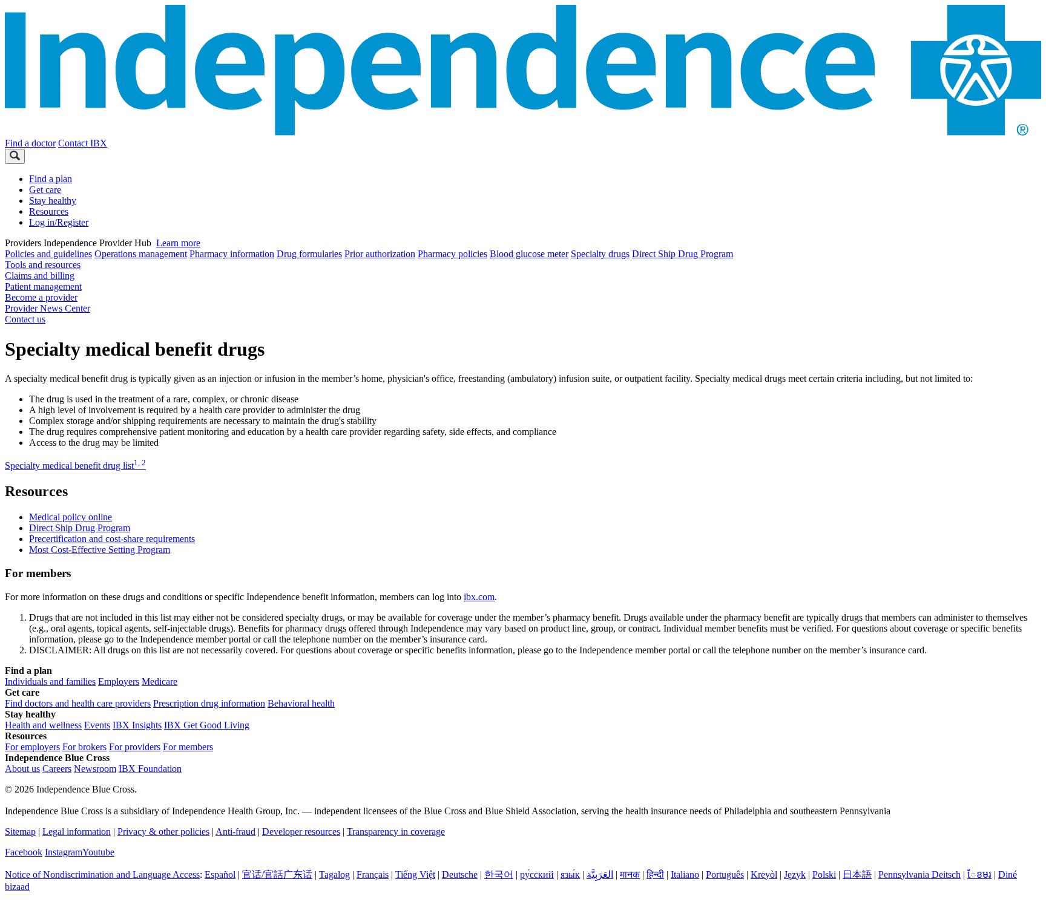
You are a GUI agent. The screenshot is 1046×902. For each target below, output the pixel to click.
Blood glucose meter (529, 254)
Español (220, 874)
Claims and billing (39, 275)
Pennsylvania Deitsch (919, 874)
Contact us (25, 319)
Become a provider (41, 297)
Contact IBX (82, 143)
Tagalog (334, 874)
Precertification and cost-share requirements (112, 539)
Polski (824, 874)
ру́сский (537, 874)
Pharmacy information (231, 254)
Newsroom (95, 768)
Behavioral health (301, 703)
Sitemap (20, 831)
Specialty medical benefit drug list (75, 465)
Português (725, 874)
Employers (118, 681)
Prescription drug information (209, 703)
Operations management (140, 254)
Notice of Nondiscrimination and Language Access (102, 874)
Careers (56, 768)
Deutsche (460, 874)
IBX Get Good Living (206, 725)
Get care (45, 190)
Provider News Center (47, 308)
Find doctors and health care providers (78, 703)
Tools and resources (43, 265)
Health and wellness (43, 725)
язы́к (570, 874)
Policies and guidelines (48, 254)
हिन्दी (655, 874)
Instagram (63, 852)
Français (373, 874)
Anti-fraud (235, 831)
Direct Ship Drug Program (682, 254)
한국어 (498, 874)
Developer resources (301, 831)
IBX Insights (137, 725)
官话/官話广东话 (277, 874)
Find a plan (50, 179)
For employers (32, 747)
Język (795, 874)
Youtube (98, 852)
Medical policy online (70, 517)
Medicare (159, 681)
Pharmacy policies (452, 254)
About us (22, 768)
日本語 (857, 874)
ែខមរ (979, 874)
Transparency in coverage (396, 831)
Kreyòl (764, 874)
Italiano (685, 874)
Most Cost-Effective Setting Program (99, 549)
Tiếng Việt (415, 874)
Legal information (76, 831)
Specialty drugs (600, 254)
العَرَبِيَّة (600, 874)
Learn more (178, 243)
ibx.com (479, 597)
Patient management (43, 286)
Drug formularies (309, 254)
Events (97, 725)
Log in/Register (58, 222)
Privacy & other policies (163, 831)
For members (188, 747)
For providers (134, 747)
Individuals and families (50, 681)
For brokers (84, 747)
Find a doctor (30, 143)
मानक (630, 874)
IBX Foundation (150, 768)
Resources (48, 211)
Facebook (23, 852)
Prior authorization (379, 254)
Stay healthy (52, 200)
